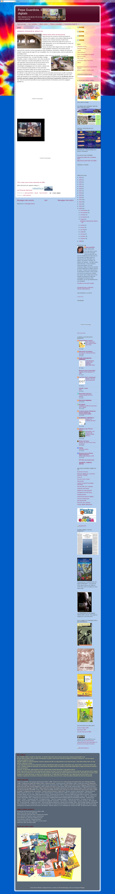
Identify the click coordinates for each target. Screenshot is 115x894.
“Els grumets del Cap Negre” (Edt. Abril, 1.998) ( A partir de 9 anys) (35, 788)
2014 (80, 197)
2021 (80, 184)
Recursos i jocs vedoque (83, 502)
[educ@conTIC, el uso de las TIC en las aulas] (81, 525)
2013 (80, 199)
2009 (80, 208)
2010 (80, 206)
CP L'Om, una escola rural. (86, 460)
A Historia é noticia (83, 449)
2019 (80, 186)
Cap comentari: (43, 193)
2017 (80, 190)
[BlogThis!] (55, 193)
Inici (45, 200)
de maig (82, 229)
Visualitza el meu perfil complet (85, 283)
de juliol (82, 225)
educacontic (80, 481)
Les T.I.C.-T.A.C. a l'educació (87, 377)
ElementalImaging (63, 887)
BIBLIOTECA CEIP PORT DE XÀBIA (86, 160)
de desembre (84, 210)
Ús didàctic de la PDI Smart (84, 492)
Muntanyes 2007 (81, 729)
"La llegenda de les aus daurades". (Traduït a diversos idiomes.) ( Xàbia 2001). (44, 791)
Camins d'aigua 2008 (83, 727)
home (80, 389)
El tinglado (82, 404)
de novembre (84, 212)
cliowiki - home (83, 388)
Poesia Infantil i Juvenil (86, 340)
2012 (80, 202)
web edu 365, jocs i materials (85, 486)
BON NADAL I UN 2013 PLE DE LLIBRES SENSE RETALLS (90, 433)
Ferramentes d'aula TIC (70, 24)
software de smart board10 (84, 490)
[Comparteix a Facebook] (58, 193)
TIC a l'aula (80, 58)
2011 (80, 204)
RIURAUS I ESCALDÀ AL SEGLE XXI (30, 31)
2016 (80, 193)
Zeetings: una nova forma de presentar (90, 379)
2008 (80, 241)
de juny (82, 227)
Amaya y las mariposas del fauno (90, 420)
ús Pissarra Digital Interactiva (85, 60)
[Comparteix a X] (56, 193)
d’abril (82, 231)
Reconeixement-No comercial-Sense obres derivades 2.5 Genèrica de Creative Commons (87, 742)
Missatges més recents (25, 200)
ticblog (81, 448)
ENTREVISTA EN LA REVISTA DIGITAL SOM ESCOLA (85, 288)
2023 (80, 179)
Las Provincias (21, 190)
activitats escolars (82, 46)
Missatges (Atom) (30, 203)
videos (79, 62)
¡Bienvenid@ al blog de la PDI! (86, 456)
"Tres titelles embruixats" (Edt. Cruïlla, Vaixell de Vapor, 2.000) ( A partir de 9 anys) (75, 788)
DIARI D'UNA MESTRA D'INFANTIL (85, 359)
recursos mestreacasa (83, 498)
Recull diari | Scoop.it (85, 393)
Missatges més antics (65, 200)
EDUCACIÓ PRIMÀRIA (85, 400)
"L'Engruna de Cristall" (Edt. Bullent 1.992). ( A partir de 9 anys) (38, 783)
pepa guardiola (90, 247)
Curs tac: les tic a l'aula (83, 479)
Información (29, 190)
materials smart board (83, 488)
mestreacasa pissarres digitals (85, 496)
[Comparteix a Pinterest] (60, 193)
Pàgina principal (21, 24)
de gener (83, 238)
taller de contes (81, 56)
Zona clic (79, 477)
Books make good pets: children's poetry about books (91, 343)
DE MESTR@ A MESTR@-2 (86, 417)
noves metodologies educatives (85, 54)
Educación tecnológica (85, 351)
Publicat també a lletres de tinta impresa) (54, 34)
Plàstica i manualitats (56, 24)
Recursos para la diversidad (87, 370)
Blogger (82, 887)
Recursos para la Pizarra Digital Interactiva (86, 454)
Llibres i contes (43, 24)
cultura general (27, 195)
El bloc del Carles (84, 441)
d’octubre (83, 214)
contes (79, 50)
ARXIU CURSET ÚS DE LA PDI (85, 70)
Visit (81, 333)
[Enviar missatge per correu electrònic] (50, 193)
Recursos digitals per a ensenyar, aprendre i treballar (86, 474)
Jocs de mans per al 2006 (84, 731)
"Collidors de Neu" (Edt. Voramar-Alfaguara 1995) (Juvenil (78, 785)
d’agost (82, 219)
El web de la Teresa (82, 471)
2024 (80, 177)
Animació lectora (81, 48)
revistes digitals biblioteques (84, 504)
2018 (80, 188)
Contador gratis (80, 296)
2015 (80, 195)
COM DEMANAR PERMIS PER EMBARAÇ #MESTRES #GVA (90, 363)
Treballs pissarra (81, 494)
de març (82, 234)
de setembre (84, 217)
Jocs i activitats (32, 24)
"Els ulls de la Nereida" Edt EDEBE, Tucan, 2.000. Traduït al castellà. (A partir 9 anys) (39, 789)
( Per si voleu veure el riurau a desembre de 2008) (31, 182)
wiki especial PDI (81, 500)
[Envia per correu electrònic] (53, 193)
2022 (80, 182)
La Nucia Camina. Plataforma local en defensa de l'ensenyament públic (87, 412)
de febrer (83, 236)
